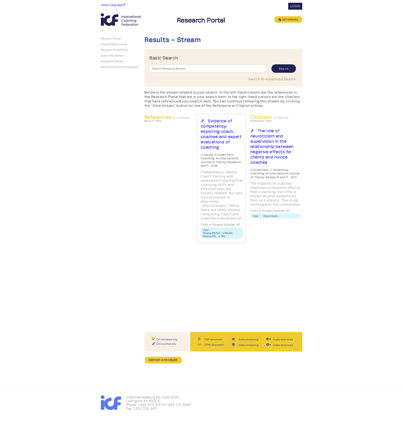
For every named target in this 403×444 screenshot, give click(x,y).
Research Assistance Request (120, 67)
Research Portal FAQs (114, 50)
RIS (223, 236)
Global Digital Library (114, 44)
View (206, 229)
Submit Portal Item (112, 55)
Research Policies (112, 61)
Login (295, 6)
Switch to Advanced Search (272, 79)
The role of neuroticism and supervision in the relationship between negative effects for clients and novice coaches (272, 146)
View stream (270, 216)
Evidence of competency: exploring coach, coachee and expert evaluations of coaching (221, 134)
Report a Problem (163, 360)
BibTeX (229, 233)
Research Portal (111, 38)
